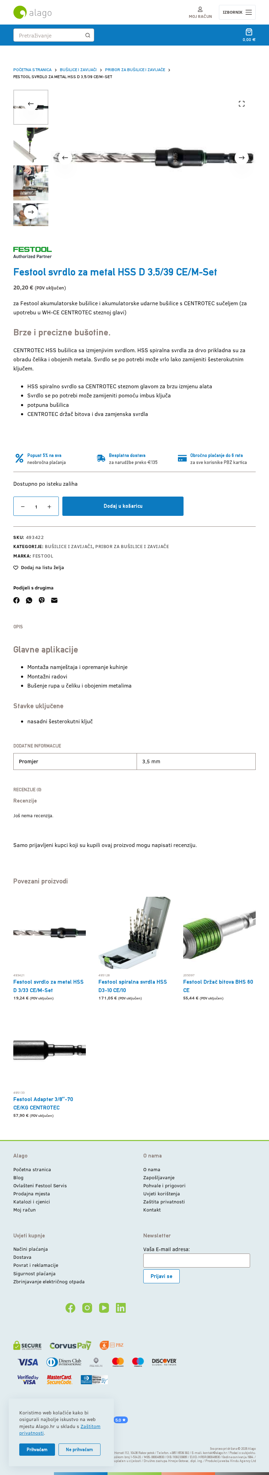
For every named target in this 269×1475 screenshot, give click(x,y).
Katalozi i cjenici (31, 1201)
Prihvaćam (37, 1449)
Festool (43, 556)
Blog (18, 1177)
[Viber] (42, 600)
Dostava (22, 1257)
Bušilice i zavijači (68, 546)
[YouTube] (104, 1308)
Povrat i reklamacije (35, 1265)
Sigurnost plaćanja (34, 1273)
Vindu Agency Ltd (243, 1461)
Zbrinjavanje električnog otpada (49, 1281)
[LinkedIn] (121, 1308)
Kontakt (152, 1209)
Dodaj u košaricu (123, 506)
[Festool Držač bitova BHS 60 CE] (219, 933)
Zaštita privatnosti (164, 1201)
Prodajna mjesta (31, 1193)
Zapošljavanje (158, 1177)
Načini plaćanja (30, 1248)
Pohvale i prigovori (164, 1185)
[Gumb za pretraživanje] (87, 35)
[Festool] (32, 252)
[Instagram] (87, 1308)
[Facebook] (16, 600)
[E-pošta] (54, 600)
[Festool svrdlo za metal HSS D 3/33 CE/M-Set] (49, 933)
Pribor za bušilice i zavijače (132, 546)
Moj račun (24, 1209)
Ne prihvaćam (79, 1449)
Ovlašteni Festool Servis (40, 1185)
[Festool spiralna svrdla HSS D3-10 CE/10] (134, 933)
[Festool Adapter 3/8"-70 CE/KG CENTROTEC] (49, 1050)
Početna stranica (32, 1169)
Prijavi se (161, 1276)
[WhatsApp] (29, 600)
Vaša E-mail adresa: (166, 1248)
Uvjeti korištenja (161, 1193)
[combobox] (47, 35)
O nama (151, 1169)
